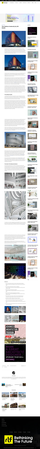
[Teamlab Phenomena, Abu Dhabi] (22, 394)
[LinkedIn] (24, 365)
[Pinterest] (25, 365)
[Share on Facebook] (21, 365)
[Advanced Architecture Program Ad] (15, 343)
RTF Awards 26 (12, 2)
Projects (29, 2)
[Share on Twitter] (23, 365)
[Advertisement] (20, 8)
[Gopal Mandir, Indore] (13, 405)
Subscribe (16, 0)
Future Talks (24, 2)
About (6, 0)
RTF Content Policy (4, 422)
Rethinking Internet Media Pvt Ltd (19, 445)
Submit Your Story (10, 0)
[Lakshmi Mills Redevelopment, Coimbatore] (13, 394)
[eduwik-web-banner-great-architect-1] (15, 361)
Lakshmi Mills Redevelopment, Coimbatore (13, 399)
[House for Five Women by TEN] (22, 405)
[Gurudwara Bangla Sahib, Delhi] (5, 394)
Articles (16, 2)
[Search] (38, 2)
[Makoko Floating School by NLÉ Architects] (5, 405)
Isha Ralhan (14, 375)
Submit (33, 2)
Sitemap (25, 445)
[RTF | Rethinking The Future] (5, 3)
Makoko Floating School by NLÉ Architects (4, 410)
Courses (20, 2)
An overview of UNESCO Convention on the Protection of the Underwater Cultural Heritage (9, 385)
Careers (3, 0)
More (35, 2)
